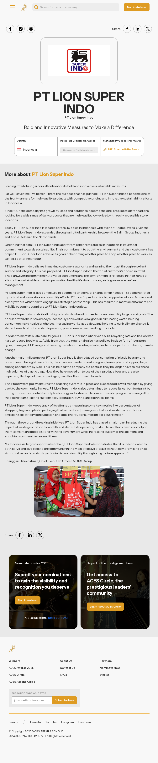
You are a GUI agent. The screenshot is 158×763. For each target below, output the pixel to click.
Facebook (84, 722)
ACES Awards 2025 (21, 668)
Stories (104, 674)
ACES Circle (17, 674)
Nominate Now (110, 668)
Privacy (13, 722)
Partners (106, 661)
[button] (12, 7)
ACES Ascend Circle (22, 681)
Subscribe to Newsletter (29, 693)
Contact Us (67, 668)
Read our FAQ (58, 618)
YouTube (51, 722)
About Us (66, 661)
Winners (14, 661)
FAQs (63, 674)
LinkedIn (35, 722)
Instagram (67, 722)
